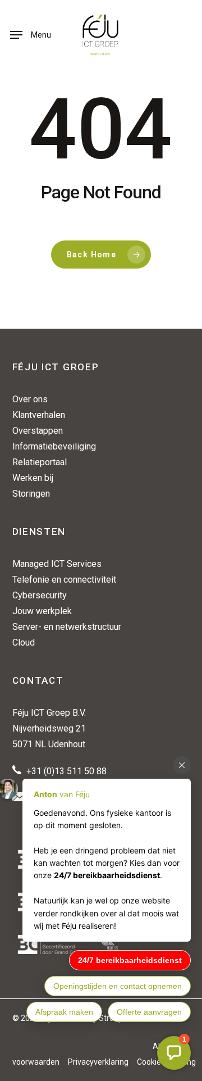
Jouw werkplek (42, 611)
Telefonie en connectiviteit (64, 579)
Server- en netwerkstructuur (66, 626)
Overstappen (37, 430)
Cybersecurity (39, 595)
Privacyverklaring (98, 1061)
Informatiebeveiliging (54, 446)
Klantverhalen (38, 415)
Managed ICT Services (57, 563)
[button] (30, 34)
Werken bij (32, 478)
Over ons (30, 399)
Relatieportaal (39, 462)
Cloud (23, 642)
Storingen (31, 493)
